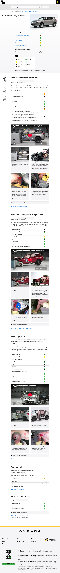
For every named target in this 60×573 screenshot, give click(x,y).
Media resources (34, 538)
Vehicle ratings (15, 2)
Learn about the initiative (8, 563)
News (23, 2)
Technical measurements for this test (19, 202)
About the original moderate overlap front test (22, 328)
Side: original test (19, 40)
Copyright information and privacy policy (25, 569)
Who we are (19, 538)
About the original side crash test (19, 458)
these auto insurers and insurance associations (42, 566)
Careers (18, 543)
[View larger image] (20, 155)
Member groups (20, 541)
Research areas (31, 2)
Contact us (33, 541)
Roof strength (18, 42)
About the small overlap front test (19, 206)
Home (12, 11)
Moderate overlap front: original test (23, 37)
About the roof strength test (18, 489)
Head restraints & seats (20, 45)
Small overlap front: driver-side (22, 35)
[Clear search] (39, 7)
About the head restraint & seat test (20, 515)
